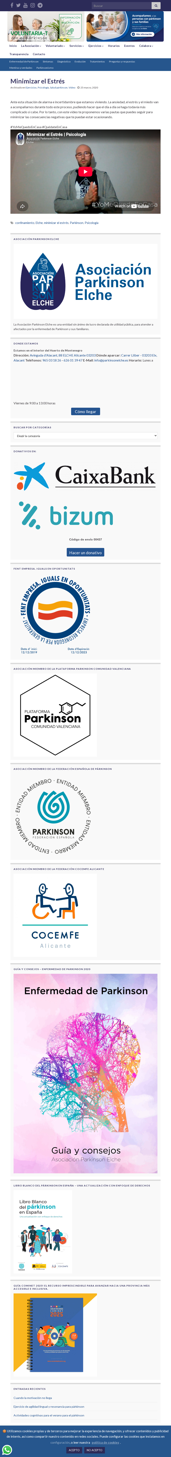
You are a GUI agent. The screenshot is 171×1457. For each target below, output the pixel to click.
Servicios (75, 45)
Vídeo (72, 87)
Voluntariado (54, 45)
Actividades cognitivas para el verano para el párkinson (49, 1415)
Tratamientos (97, 61)
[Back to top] (161, 1447)
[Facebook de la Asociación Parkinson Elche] (11, 4)
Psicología (43, 87)
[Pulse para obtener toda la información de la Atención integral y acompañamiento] (125, 26)
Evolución (80, 61)
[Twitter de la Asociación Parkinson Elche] (18, 4)
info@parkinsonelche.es (111, 360)
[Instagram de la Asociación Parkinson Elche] (32, 4)
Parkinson (76, 223)
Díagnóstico (63, 61)
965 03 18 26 (51, 360)
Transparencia (18, 54)
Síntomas (48, 61)
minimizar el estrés (56, 223)
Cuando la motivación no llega (33, 1398)
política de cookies (105, 1442)
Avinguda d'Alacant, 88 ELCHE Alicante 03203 (63, 355)
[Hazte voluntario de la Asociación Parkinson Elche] (45, 26)
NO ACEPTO (94, 1450)
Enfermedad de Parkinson (24, 61)
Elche (39, 223)
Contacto (39, 54)
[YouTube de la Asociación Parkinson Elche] (25, 4)
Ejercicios (95, 45)
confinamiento (24, 223)
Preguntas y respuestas (122, 61)
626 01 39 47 (73, 360)
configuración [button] (60, 1442)
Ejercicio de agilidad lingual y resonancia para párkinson (49, 1406)
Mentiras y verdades (20, 67)
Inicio (13, 45)
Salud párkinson (59, 87)
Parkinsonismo (44, 67)
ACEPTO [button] (74, 1450)
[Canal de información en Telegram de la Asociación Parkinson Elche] (40, 4)
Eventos (129, 45)
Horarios (114, 45)
